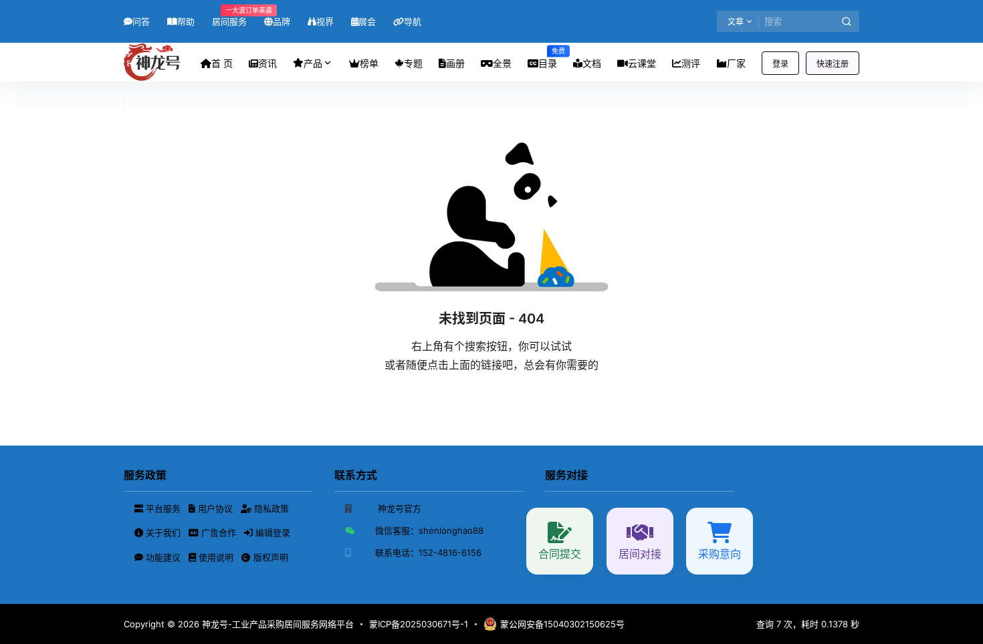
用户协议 (215, 508)
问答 (141, 21)
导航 (412, 21)
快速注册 (832, 64)
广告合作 (219, 532)
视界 (325, 21)
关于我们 (163, 532)
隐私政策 (270, 508)
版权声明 (269, 557)
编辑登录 (271, 532)
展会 (367, 21)
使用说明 (216, 557)
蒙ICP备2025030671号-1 (418, 624)
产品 (313, 63)
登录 (780, 64)
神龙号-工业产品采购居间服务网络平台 (276, 624)
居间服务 (229, 16)
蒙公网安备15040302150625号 (562, 624)
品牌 (281, 21)
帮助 (186, 21)
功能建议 (163, 557)
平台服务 (163, 508)
